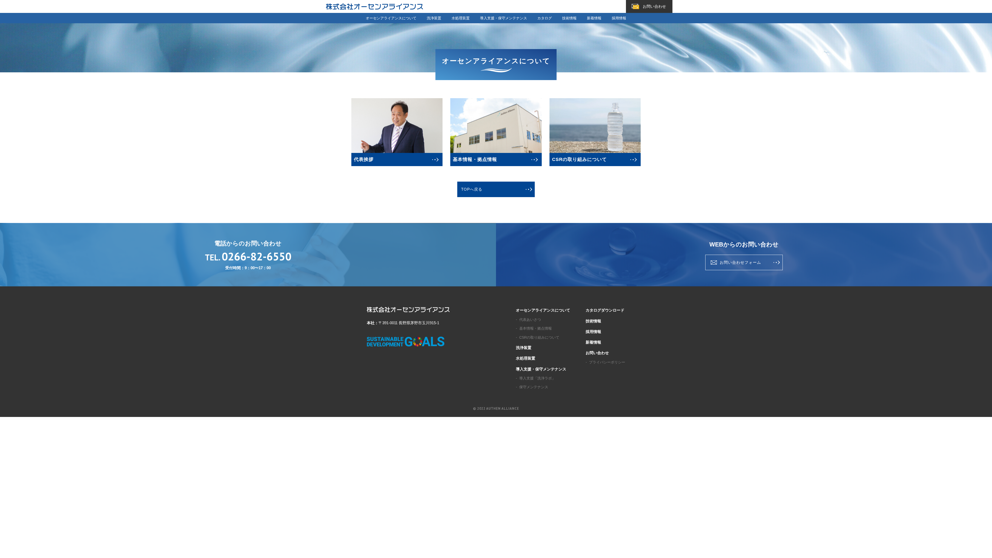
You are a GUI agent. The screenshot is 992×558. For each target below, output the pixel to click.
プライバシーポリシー (607, 362)
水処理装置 (461, 18)
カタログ (544, 18)
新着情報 (594, 18)
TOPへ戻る (471, 189)
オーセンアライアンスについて (391, 18)
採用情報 (619, 18)
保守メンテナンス (533, 387)
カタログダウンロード (605, 310)
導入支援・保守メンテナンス (503, 18)
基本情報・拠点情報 (535, 328)
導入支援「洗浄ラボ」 (537, 378)
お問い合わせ (654, 6)
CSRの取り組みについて (539, 337)
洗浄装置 (434, 18)
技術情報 (569, 18)
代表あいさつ (530, 319)
